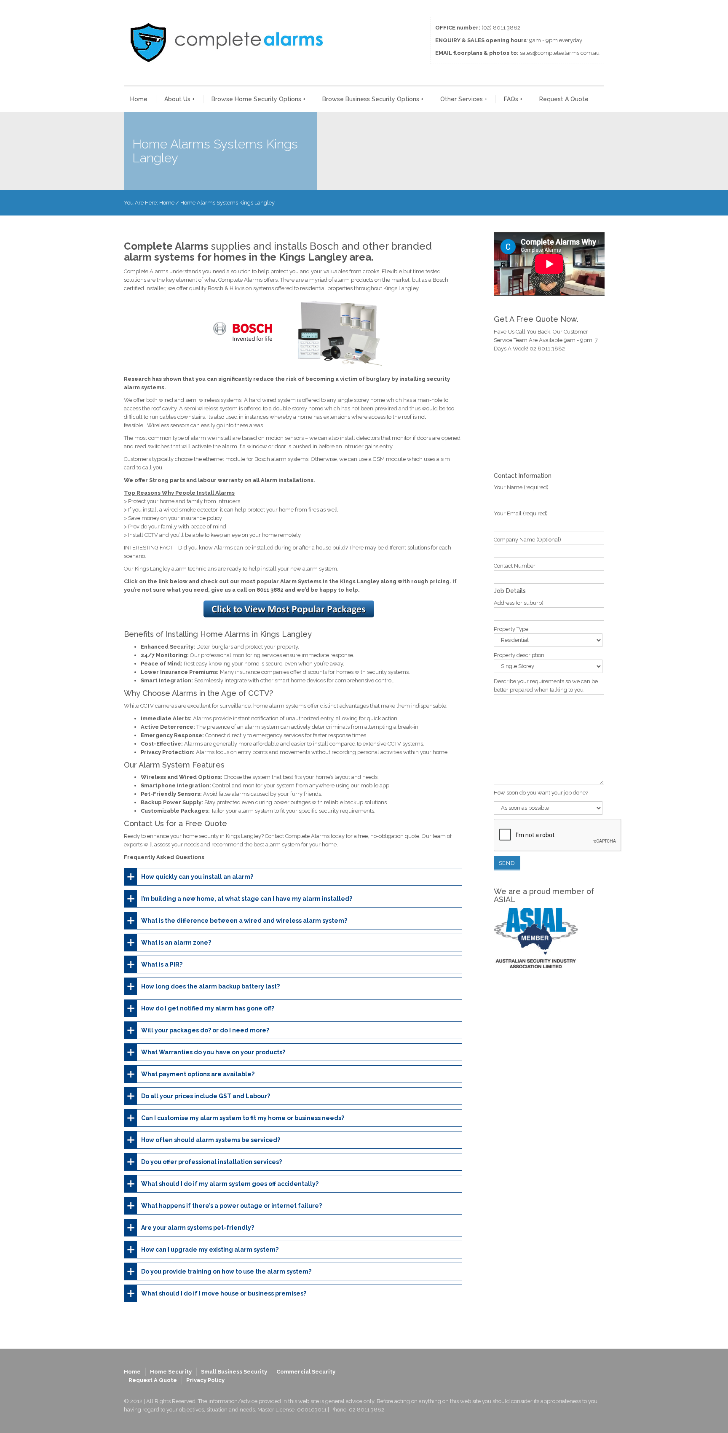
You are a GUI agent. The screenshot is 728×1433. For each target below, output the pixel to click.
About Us (179, 99)
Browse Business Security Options (372, 99)
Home (138, 99)
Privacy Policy (205, 1380)
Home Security (171, 1371)
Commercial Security (305, 1371)
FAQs (513, 99)
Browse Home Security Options (258, 99)
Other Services (463, 99)
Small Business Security (234, 1371)
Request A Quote (564, 99)
